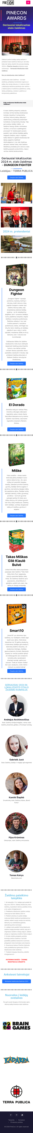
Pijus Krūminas (16, 837)
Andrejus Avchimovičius (16, 719)
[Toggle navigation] (28, 2)
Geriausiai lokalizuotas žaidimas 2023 (16, 981)
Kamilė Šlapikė (16, 797)
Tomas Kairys (16, 875)
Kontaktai (21, 1120)
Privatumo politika (16, 1122)
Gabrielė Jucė (16, 759)
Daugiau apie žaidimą (16, 177)
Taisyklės (11, 1120)
